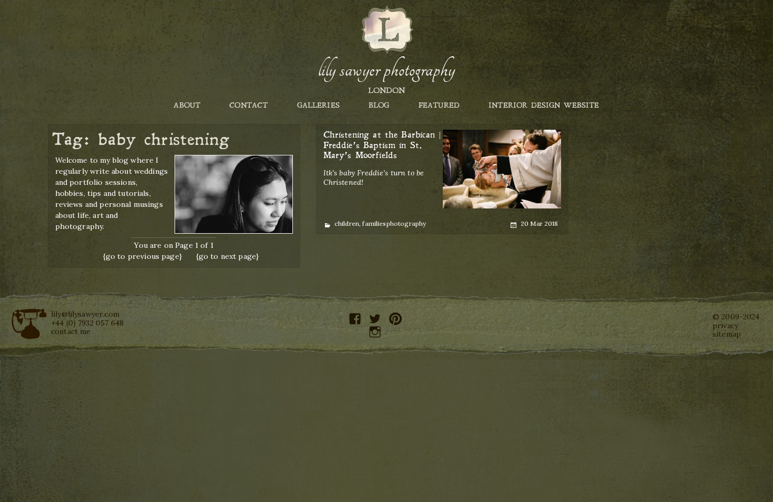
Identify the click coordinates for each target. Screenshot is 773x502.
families (374, 223)
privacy (725, 325)
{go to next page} (227, 256)
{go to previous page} (142, 256)
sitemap (727, 334)
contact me (71, 331)
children (346, 223)
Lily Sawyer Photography (386, 69)
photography (406, 223)
